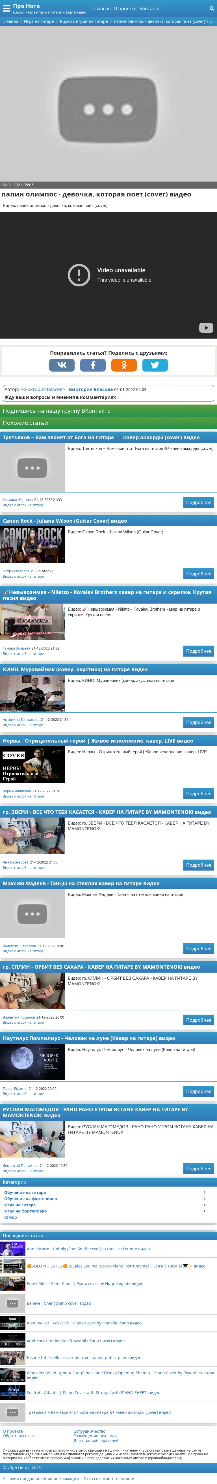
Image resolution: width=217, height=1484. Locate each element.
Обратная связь (18, 1436)
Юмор (10, 1217)
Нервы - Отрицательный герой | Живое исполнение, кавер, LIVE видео (98, 740)
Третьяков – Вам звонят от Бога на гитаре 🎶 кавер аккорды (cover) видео (101, 437)
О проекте (125, 8)
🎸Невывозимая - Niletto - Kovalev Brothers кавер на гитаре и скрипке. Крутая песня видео (107, 595)
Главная (102, 8)
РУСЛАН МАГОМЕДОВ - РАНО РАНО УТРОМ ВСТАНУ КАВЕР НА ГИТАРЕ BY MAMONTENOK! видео (95, 1112)
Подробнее (198, 502)
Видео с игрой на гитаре (23, 505)
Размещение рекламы (95, 1436)
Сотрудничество (89, 1431)
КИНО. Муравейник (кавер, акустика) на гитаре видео (75, 669)
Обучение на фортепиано (30, 1198)
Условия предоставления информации (41, 1478)
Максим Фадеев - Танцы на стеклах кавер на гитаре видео (81, 883)
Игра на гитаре (20, 1204)
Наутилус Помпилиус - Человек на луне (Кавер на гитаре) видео (89, 1038)
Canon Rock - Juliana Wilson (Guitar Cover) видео (65, 520)
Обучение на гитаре (25, 1192)
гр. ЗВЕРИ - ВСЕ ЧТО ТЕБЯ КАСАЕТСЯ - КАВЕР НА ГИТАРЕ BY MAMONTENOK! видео (107, 812)
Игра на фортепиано (25, 1211)
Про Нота (26, 6)
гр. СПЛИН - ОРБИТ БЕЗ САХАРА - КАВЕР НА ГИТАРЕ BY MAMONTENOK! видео (101, 966)
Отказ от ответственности (109, 1478)
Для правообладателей (96, 1440)
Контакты (149, 8)
